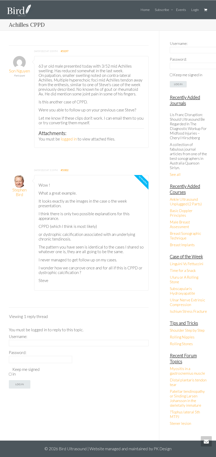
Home (145, 10)
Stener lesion (180, 423)
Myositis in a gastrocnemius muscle (187, 370)
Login (195, 10)
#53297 (64, 51)
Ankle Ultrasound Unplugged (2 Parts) (186, 201)
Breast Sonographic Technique (185, 235)
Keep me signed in (26, 371)
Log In (19, 384)
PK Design (162, 448)
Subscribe (162, 10)
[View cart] (205, 9)
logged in (69, 138)
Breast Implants (182, 245)
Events (181, 10)
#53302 (64, 170)
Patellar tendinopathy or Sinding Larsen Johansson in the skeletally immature (187, 398)
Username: (18, 336)
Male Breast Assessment (180, 224)
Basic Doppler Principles (181, 213)
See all (175, 174)
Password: (18, 352)
